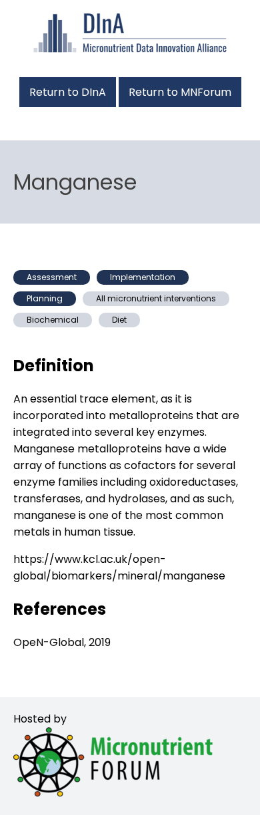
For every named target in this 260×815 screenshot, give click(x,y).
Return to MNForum (180, 92)
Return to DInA (67, 92)
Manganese (75, 182)
